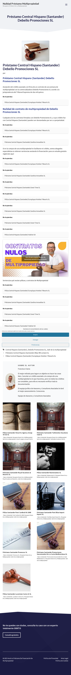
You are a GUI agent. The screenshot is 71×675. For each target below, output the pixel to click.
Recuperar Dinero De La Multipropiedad (22, 437)
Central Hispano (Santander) (16, 350)
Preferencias (35, 345)
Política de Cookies (62, 661)
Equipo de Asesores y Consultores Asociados (34, 396)
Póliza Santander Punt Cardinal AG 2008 (17, 512)
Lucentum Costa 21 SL (18, 597)
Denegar (35, 340)
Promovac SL (16, 555)
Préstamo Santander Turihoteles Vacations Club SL (52, 434)
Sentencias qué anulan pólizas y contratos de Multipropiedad (25, 280)
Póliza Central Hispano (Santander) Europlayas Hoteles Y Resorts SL (31, 356)
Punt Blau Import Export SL (53, 517)
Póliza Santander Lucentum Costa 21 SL (17, 594)
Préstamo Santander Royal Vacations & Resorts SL (17, 474)
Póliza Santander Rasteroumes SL (49, 473)
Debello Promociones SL (37, 350)
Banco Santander (8, 437)
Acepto (35, 334)
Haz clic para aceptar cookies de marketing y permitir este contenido (35, 258)
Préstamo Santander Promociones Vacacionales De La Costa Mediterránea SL (52, 553)
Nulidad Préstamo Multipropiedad (21, 3)
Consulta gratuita (11, 635)
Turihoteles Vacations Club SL (57, 439)
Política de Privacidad (51, 658)
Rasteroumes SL (51, 475)
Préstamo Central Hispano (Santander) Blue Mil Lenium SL (27, 353)
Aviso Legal (64, 658)
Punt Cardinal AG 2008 (18, 515)
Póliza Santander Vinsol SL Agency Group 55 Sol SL (17, 434)
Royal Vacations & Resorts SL (10, 479)
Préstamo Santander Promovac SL (15, 552)
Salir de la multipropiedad (56, 350)
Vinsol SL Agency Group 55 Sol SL (24, 439)
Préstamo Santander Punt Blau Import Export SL (50, 513)
